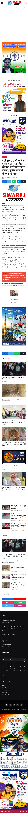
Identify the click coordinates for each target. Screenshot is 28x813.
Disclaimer (4, 690)
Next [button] (24, 61)
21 (17, 668)
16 (24, 666)
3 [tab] (11, 80)
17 (3, 668)
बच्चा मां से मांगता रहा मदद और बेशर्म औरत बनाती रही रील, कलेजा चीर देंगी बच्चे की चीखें (18, 507)
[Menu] (2, 3)
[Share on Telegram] (19, 181)
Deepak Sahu (9, 177)
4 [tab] (13, 80)
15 (20, 666)
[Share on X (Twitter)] (9, 181)
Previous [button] (3, 61)
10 (3, 666)
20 (14, 668)
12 (10, 666)
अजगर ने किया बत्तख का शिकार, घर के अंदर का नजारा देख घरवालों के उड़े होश (18, 568)
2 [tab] (9, 80)
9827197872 (4, 640)
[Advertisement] (14, 25)
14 (17, 666)
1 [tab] (8, 80)
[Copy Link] (23, 181)
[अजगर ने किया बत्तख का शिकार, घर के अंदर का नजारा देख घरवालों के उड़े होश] (14, 390)
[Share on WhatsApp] (14, 181)
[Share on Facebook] (4, 181)
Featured (4, 157)
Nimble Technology (21, 709)
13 (13, 666)
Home (3, 685)
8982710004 (5, 641)
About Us (4, 687)
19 (10, 668)
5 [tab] (14, 80)
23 (24, 668)
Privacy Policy (5, 692)
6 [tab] (16, 80)
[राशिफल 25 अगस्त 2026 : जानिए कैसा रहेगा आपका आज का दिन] (14, 457)
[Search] (26, 3)
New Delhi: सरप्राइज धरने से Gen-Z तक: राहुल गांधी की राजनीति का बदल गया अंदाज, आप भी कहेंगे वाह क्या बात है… (13, 489)
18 (6, 668)
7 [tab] (18, 80)
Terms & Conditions (6, 694)
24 (3, 670)
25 (7, 670)
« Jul (3, 675)
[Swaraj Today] (14, 3)
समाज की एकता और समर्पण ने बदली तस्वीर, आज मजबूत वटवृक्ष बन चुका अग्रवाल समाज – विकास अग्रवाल (18, 576)
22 (20, 668)
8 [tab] (19, 80)
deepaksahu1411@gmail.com (8, 634)
